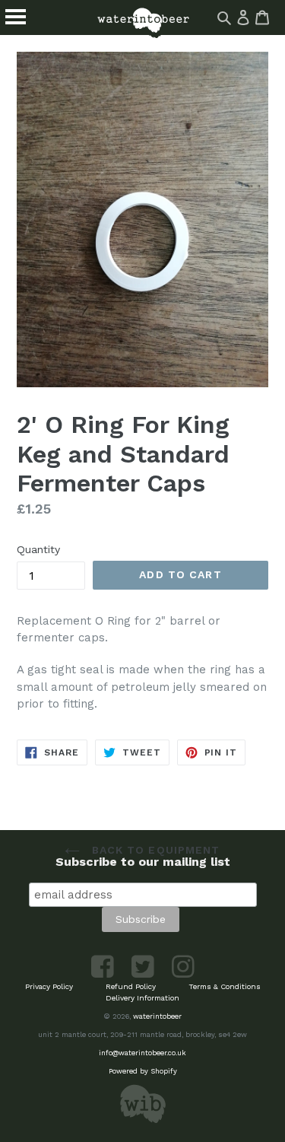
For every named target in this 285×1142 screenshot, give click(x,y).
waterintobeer (157, 1016)
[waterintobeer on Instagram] (183, 975)
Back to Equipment (153, 850)
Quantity (38, 549)
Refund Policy (131, 986)
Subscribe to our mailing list (142, 861)
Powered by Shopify (143, 1071)
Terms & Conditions (224, 986)
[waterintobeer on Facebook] (103, 975)
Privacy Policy (49, 986)
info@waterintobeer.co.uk (142, 1052)
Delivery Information (142, 998)
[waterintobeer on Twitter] (144, 975)
